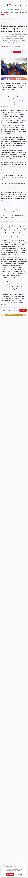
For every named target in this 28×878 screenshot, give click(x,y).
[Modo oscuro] (26, 1)
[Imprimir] (22, 52)
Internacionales (20, 14)
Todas (3, 14)
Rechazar (19, 874)
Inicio (2, 18)
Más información (17, 871)
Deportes (26, 14)
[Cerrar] (25, 864)
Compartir (17, 52)
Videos (11, 14)
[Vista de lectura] (25, 52)
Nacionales (15, 14)
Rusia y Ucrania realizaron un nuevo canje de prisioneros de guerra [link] (7, 19)
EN (24, 1)
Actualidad (6, 14)
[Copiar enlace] (11, 52)
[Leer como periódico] (20, 1)
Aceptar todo (10, 874)
